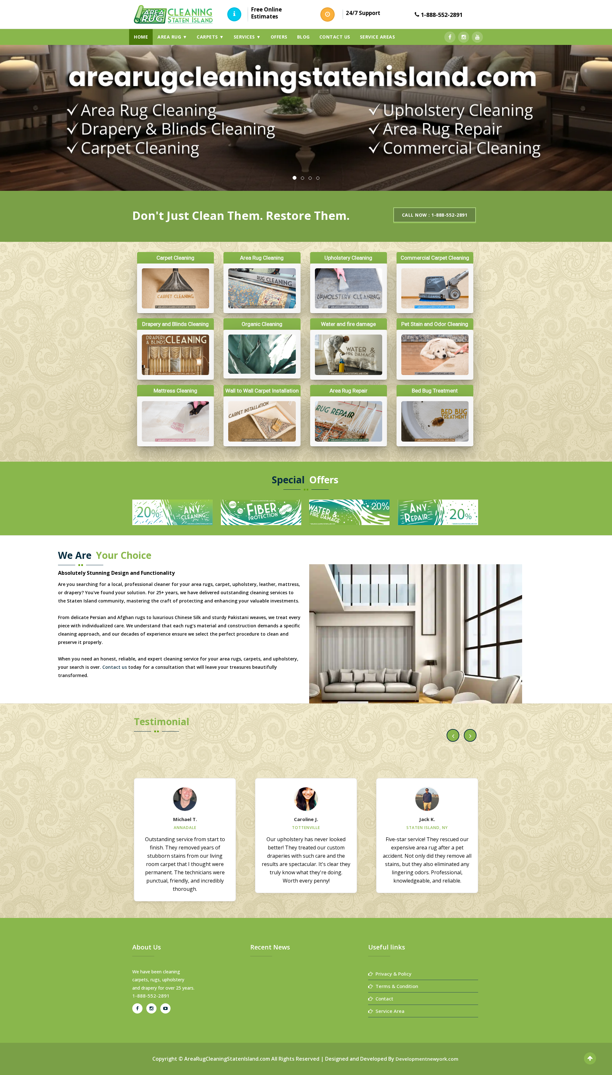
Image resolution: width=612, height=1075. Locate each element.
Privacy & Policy (392, 973)
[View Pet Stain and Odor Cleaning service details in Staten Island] (435, 355)
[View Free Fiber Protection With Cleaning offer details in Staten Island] (438, 511)
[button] (453, 735)
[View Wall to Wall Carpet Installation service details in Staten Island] (261, 421)
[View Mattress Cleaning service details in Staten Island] (175, 421)
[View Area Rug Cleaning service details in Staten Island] (261, 288)
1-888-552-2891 (442, 14)
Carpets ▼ (210, 37)
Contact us (334, 37)
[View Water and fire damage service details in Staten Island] (348, 355)
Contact (383, 998)
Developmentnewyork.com (427, 1059)
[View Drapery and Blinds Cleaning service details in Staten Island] (175, 355)
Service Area (388, 1011)
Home (141, 37)
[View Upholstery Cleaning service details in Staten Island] (348, 288)
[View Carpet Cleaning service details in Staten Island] (175, 288)
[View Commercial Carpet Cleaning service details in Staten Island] (435, 288)
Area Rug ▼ (172, 37)
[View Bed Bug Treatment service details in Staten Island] (435, 421)
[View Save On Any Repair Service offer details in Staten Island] (172, 511)
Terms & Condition (395, 986)
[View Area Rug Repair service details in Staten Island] (348, 421)
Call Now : (435, 215)
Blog (303, 37)
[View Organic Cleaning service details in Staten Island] (261, 354)
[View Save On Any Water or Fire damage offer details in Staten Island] (261, 511)
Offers (279, 37)
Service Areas (377, 37)
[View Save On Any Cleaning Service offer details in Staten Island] (349, 511)
